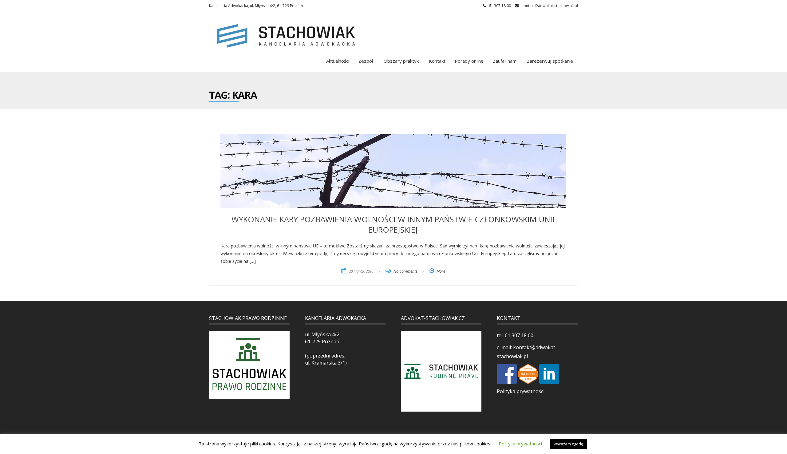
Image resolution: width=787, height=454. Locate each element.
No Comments (405, 271)
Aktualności (337, 61)
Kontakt (437, 61)
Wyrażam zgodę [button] (568, 444)
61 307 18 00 (518, 335)
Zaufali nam (504, 61)
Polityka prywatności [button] (520, 443)
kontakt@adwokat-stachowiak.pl (550, 5)
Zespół (365, 61)
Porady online (469, 61)
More (441, 271)
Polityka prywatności (520, 391)
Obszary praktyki (401, 61)
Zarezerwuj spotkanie (549, 61)
